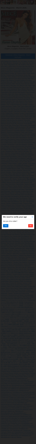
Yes (5, 226)
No (31, 226)
